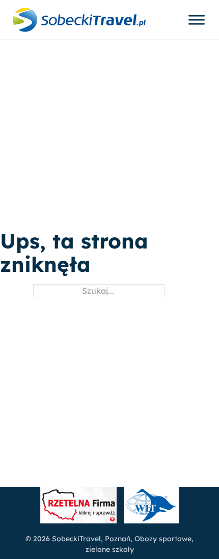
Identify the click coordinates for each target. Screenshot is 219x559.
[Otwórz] (196, 19)
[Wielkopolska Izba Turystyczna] (151, 506)
